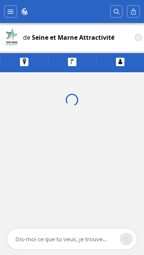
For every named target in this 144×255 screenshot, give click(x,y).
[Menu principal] (10, 11)
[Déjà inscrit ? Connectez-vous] (133, 11)
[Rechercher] (116, 11)
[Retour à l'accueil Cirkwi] (24, 11)
